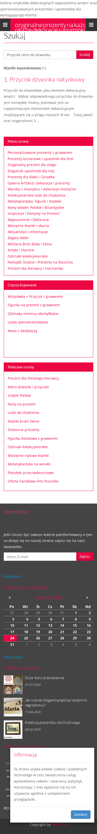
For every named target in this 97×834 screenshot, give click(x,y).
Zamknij (80, 814)
